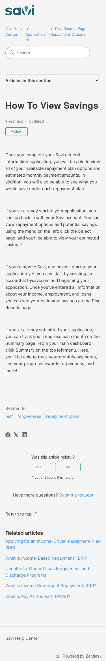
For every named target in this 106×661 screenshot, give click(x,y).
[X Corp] (16, 434)
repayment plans (62, 416)
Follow (16, 131)
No (68, 467)
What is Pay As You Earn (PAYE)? (37, 596)
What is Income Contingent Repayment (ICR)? (50, 585)
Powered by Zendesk (82, 656)
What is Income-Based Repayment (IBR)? (46, 558)
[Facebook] (7, 434)
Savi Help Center (22, 638)
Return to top (19, 514)
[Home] (19, 10)
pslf (9, 416)
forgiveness (29, 416)
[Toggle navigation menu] (91, 10)
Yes (38, 467)
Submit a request (76, 495)
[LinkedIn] (24, 434)
